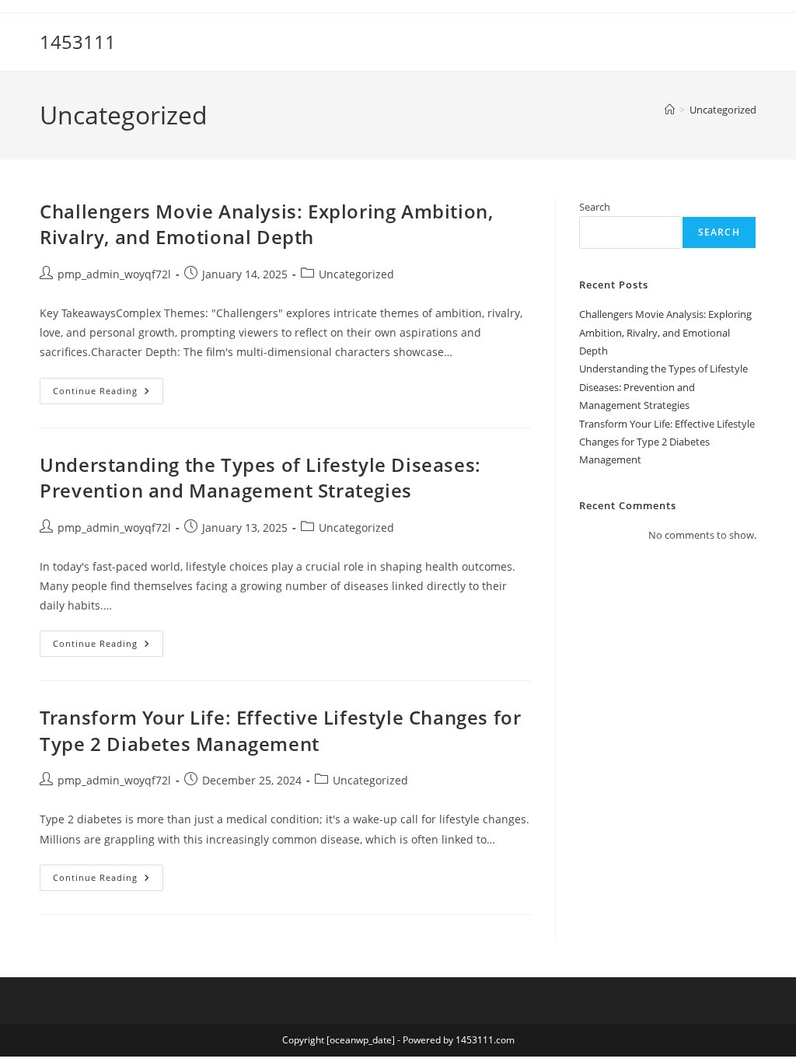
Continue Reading (108, 393)
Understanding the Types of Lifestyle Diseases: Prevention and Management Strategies (260, 478)
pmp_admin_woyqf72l (114, 274)
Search (594, 207)
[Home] (670, 110)
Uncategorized (723, 110)
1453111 (78, 41)
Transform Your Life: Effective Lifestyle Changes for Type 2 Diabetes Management (280, 730)
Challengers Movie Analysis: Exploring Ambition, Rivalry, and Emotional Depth (266, 224)
